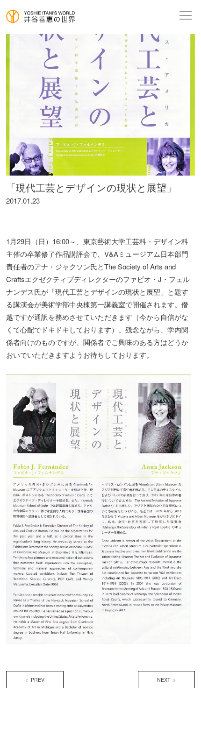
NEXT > (166, 679)
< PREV (34, 679)
